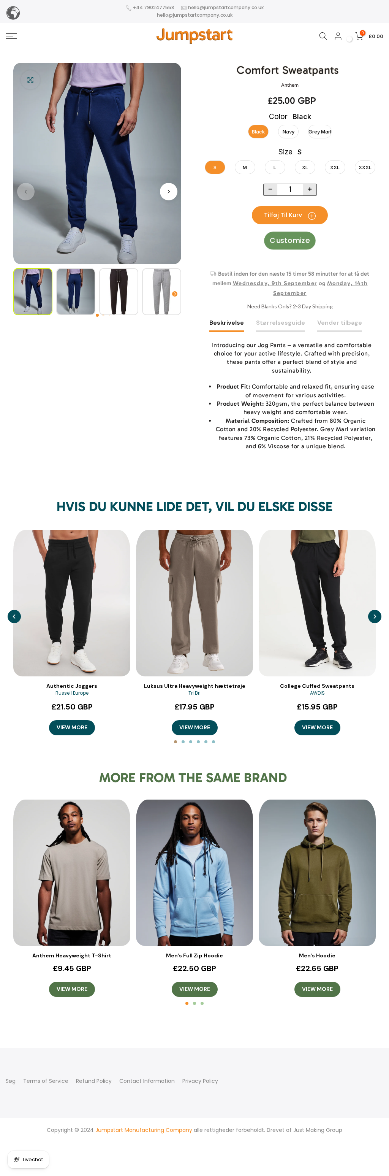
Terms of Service (45, 1081)
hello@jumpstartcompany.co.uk (226, 7)
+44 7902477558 (153, 7)
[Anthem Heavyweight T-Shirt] (71, 873)
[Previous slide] (14, 616)
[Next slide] (374, 616)
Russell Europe (72, 693)
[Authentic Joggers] (71, 603)
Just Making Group (317, 1130)
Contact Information (147, 1081)
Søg (11, 1081)
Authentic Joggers (71, 685)
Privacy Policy (200, 1081)
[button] (97, 315)
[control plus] (310, 190)
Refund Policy (94, 1081)
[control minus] (270, 190)
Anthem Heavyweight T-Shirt (71, 955)
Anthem (290, 85)
